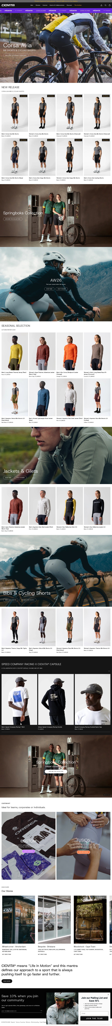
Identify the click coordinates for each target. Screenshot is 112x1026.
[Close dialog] (108, 994)
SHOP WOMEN (62, 289)
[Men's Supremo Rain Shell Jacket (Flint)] (42, 506)
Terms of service (20, 1022)
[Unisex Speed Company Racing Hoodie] (56, 699)
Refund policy (35, 1022)
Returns (28, 1022)
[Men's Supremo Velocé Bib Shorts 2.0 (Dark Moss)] (15, 397)
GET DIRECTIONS (6, 954)
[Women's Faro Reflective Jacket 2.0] (97, 506)
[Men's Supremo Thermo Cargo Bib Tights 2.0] (15, 627)
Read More (7, 981)
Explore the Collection (12, 219)
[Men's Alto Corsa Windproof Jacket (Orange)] (69, 351)
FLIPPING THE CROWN (16, 10)
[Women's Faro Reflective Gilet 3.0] (69, 506)
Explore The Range (56, 771)
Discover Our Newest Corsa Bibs (15, 55)
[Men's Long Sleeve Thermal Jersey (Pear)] (15, 351)
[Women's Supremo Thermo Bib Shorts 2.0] (97, 627)
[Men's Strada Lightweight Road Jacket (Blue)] (42, 397)
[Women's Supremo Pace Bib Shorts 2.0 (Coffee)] (97, 397)
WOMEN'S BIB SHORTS (27, 600)
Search (13, 1022)
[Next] (108, 671)
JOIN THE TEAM (94, 1018)
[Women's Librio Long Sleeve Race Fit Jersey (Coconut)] (97, 351)
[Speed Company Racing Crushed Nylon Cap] (92, 699)
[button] (31, 5)
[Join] (40, 1010)
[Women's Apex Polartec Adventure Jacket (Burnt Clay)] (42, 351)
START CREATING (28, 851)
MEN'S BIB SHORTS (10, 600)
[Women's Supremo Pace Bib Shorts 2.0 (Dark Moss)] (69, 627)
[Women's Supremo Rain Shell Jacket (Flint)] (69, 397)
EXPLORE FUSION (83, 852)
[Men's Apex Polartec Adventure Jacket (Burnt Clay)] (15, 506)
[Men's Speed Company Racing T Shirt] (19, 699)
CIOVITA (5, 1022)
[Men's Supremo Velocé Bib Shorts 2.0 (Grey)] (42, 627)
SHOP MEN (49, 289)
